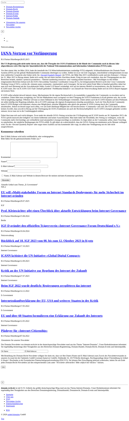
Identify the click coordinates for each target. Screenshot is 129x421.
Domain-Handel (12, 11)
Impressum (10, 406)
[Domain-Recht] (1, 34)
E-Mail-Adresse (8, 166)
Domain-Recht (12, 9)
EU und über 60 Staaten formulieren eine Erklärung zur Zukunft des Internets (52, 315)
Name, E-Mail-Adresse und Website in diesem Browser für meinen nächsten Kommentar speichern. (43, 176)
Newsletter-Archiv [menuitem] (13, 27)
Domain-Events (12, 13)
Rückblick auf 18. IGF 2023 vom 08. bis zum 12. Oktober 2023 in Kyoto (47, 240)
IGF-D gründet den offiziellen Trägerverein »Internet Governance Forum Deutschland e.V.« (60, 225)
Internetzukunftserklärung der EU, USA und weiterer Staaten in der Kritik (49, 300)
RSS (8, 410)
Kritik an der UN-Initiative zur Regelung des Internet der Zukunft (44, 270)
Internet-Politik (12, 16)
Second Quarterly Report (51, 75)
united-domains (14, 414)
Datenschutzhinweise (14, 404)
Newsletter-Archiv (13, 401)
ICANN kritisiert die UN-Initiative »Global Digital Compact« (40, 255)
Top (2, 419)
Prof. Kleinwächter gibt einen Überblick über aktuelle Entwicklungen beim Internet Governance (63, 210)
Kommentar (5, 157)
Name (4, 161)
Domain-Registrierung (15, 7)
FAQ (8, 399)
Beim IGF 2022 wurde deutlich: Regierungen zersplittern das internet (46, 285)
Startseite (9, 394)
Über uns (9, 397)
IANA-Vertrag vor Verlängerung (29, 53)
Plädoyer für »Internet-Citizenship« (24, 330)
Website (4, 171)
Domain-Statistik (12, 18)
